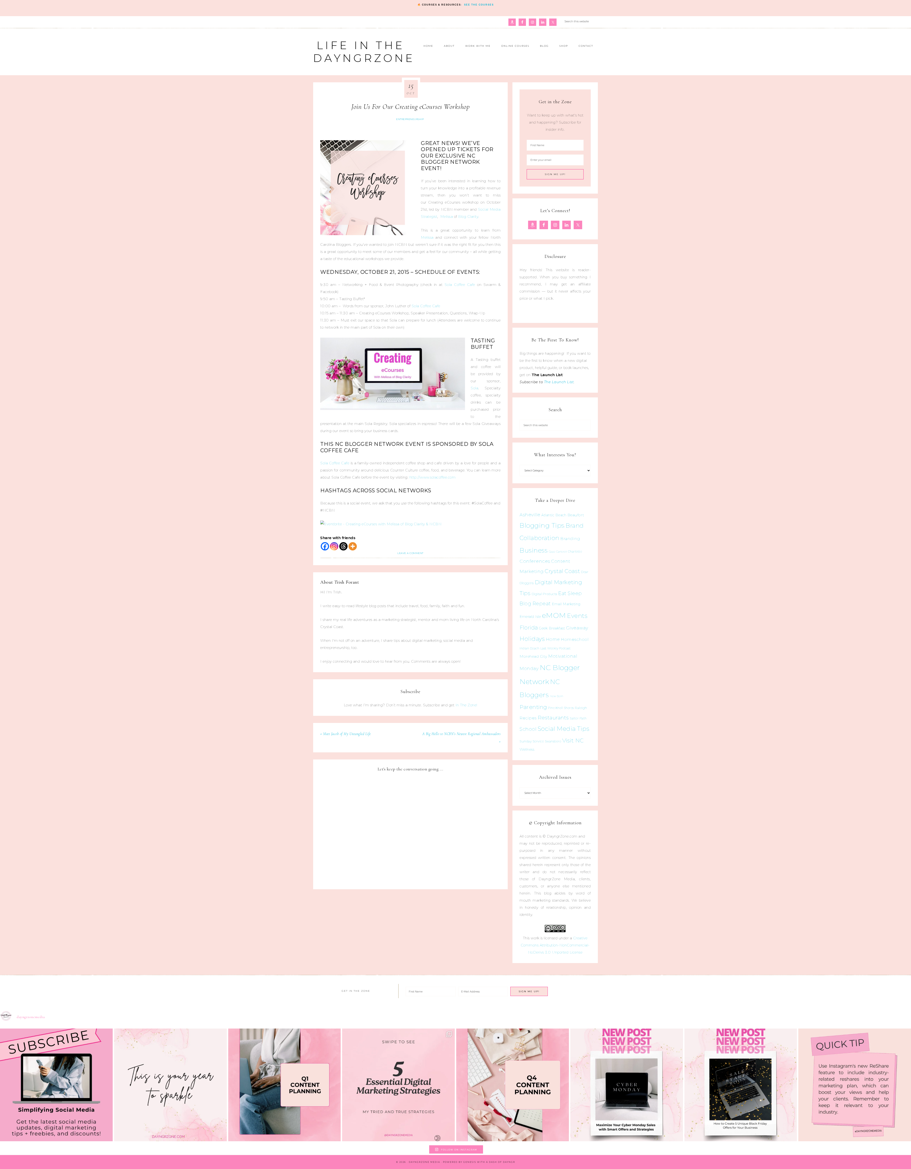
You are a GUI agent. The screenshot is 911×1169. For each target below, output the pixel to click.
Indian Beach (529, 648)
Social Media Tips (564, 728)
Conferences (535, 561)
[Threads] (343, 546)
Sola (474, 388)
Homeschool (575, 639)
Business (534, 550)
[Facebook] (325, 546)
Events (577, 615)
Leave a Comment (410, 553)
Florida (529, 627)
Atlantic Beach (553, 515)
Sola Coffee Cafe (460, 284)
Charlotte (575, 551)
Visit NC (573, 740)
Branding (570, 538)
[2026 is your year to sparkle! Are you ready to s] (170, 1085)
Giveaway (577, 628)
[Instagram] (334, 546)
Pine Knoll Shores (561, 708)
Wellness (527, 749)
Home (553, 639)
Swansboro (553, 741)
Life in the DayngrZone (364, 52)
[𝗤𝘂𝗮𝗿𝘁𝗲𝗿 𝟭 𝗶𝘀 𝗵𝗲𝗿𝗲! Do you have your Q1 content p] (284, 1085)
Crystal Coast (562, 571)
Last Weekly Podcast (555, 648)
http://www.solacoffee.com (432, 477)
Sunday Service (532, 741)
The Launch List (559, 382)
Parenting (533, 706)
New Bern (556, 696)
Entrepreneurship (410, 119)
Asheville (530, 514)
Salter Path (578, 718)
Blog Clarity (468, 216)
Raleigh (581, 708)
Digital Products (544, 594)
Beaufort (575, 515)
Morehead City (533, 656)
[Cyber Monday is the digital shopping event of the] (626, 1085)
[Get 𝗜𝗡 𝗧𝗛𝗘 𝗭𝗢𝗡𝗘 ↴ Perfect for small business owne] (56, 1085)
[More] (353, 546)
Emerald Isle (530, 616)
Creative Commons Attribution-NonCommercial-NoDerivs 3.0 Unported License (555, 945)
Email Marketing (566, 604)
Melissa (446, 216)
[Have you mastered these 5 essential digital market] (398, 1085)
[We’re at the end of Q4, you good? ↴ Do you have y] (512, 1085)
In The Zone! (466, 705)
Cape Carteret (558, 551)
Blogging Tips (542, 525)
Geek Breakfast (552, 628)
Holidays (532, 638)
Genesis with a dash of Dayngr (489, 1162)
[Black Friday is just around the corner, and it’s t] (740, 1085)
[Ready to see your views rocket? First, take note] (854, 1085)
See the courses (479, 4)
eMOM (554, 615)
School (528, 729)
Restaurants (553, 717)
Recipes (528, 718)
